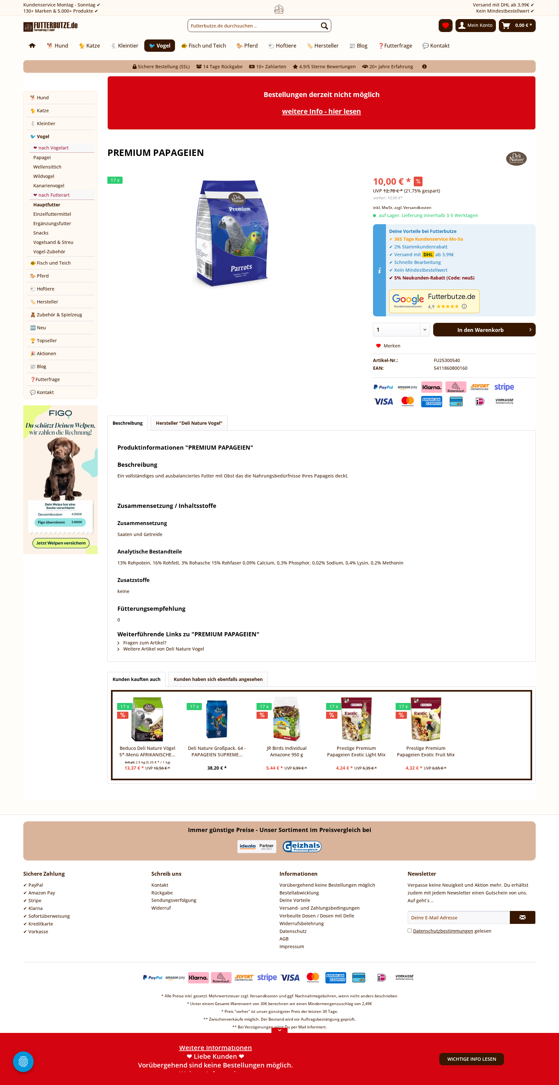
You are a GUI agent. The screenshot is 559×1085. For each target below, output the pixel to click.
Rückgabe (162, 893)
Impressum (292, 946)
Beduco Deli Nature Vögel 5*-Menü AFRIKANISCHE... (147, 751)
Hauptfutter (46, 205)
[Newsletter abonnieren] (522, 917)
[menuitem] (259, 25)
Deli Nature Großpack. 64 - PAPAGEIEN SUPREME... (217, 751)
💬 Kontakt (42, 392)
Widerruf (161, 908)
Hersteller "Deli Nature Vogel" (189, 423)
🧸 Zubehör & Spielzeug (56, 315)
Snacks (41, 233)
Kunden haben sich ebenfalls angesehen (218, 679)
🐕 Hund (39, 97)
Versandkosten (264, 996)
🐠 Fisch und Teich (50, 263)
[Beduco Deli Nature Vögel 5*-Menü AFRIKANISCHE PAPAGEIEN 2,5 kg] (147, 719)
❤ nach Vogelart (51, 148)
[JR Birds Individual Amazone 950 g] (287, 719)
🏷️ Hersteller (44, 302)
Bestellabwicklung (299, 893)
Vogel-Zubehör (49, 251)
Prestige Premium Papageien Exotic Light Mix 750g (356, 751)
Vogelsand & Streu (53, 242)
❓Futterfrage (45, 379)
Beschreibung (128, 423)
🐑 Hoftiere (42, 289)
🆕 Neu (38, 327)
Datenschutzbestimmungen (443, 931)
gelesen (452, 931)
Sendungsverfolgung (173, 900)
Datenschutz (293, 931)
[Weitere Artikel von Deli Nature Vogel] (517, 159)
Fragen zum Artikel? (144, 643)
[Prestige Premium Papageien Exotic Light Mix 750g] (356, 719)
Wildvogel (43, 176)
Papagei (42, 157)
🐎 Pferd (39, 276)
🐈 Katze (39, 110)
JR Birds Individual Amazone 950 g (287, 751)
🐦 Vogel (39, 136)
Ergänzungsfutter (52, 223)
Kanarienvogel (48, 185)
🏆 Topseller (43, 340)
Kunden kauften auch (136, 679)
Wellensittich (47, 167)
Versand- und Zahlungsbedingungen (320, 908)
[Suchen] (324, 25)
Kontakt (159, 885)
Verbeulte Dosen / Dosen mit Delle (317, 916)
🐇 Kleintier (42, 123)
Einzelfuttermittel (52, 214)
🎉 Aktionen (43, 353)
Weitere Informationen (215, 1067)
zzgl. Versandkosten (413, 207)
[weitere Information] (424, 66)
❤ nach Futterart (51, 195)
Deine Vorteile (295, 900)
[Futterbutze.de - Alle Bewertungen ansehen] (460, 301)
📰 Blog (38, 366)
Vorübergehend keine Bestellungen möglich (327, 885)
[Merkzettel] (446, 25)
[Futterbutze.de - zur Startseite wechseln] (50, 27)
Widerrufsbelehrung (302, 923)
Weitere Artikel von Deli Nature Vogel (163, 649)
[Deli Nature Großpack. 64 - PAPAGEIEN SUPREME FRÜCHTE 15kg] (217, 719)
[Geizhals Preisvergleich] (302, 846)
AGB (284, 939)
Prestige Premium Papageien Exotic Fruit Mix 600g (426, 751)
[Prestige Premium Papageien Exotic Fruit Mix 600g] (426, 719)
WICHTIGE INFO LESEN (471, 1059)
